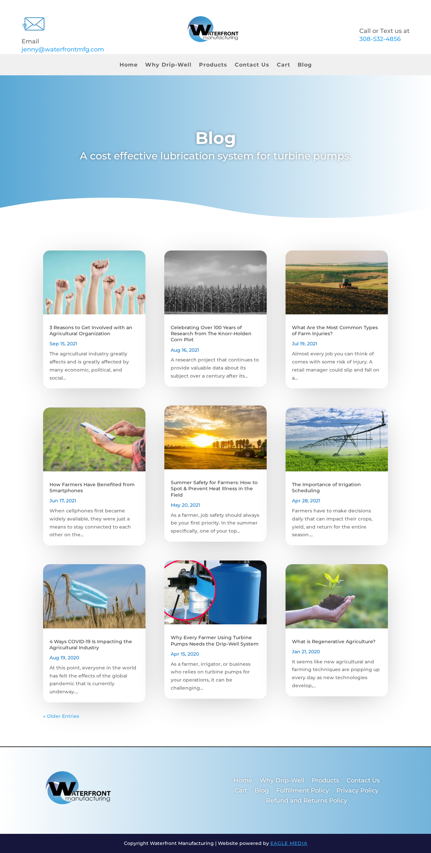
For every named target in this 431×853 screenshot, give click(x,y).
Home (129, 65)
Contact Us (252, 65)
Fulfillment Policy (302, 791)
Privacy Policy (357, 791)
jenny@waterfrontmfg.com (63, 49)
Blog (305, 65)
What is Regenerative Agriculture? (333, 641)
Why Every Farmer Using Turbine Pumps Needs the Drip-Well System (215, 640)
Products (213, 65)
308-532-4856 (380, 39)
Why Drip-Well (168, 65)
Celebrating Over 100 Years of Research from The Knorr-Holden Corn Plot (211, 333)
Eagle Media (288, 843)
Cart (283, 65)
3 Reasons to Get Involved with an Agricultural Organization (90, 330)
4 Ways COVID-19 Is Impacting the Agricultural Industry (90, 644)
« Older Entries (61, 716)
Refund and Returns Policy (306, 801)
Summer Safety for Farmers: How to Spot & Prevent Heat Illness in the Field (214, 488)
